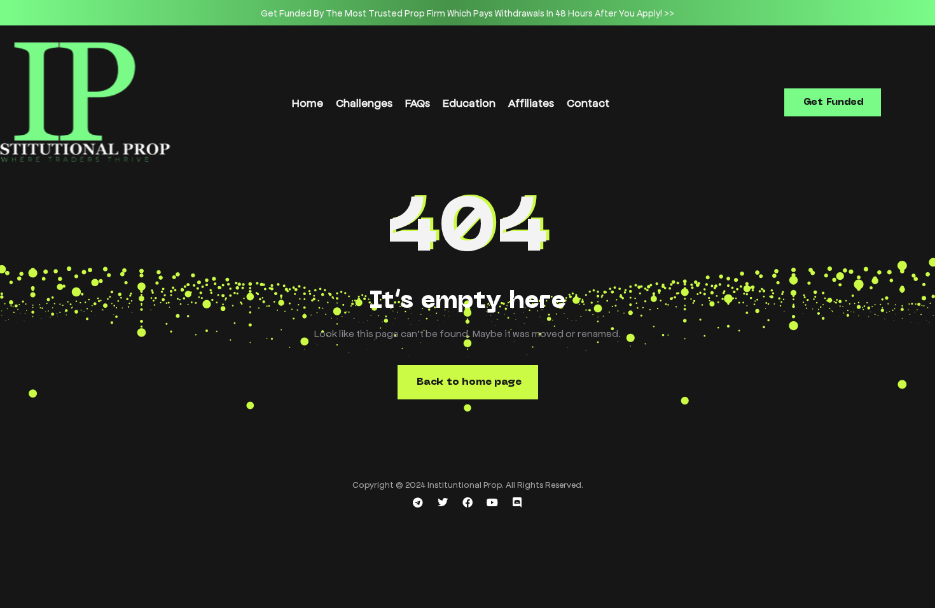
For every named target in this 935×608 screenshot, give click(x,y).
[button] (832, 102)
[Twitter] (443, 502)
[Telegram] (418, 502)
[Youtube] (492, 502)
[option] (467, 12)
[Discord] (517, 502)
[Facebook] (467, 502)
